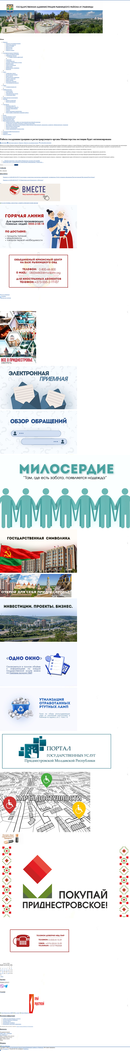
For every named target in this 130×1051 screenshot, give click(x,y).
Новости (5, 42)
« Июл (1, 976)
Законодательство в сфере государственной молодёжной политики (23, 122)
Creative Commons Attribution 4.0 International (24, 1026)
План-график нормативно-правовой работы (17, 112)
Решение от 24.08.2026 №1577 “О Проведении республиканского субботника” (23, 180)
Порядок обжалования (12, 108)
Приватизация (9, 63)
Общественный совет (8, 119)
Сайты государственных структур (11, 1018)
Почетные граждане (11, 81)
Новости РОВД (10, 46)
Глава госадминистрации (12, 54)
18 (2, 971)
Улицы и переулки (10, 78)
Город (4, 72)
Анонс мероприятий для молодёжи (15, 129)
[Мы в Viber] (2, 987)
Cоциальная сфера (10, 95)
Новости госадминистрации (13, 43)
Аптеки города (7, 1021)
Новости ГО (9, 49)
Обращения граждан (11, 55)
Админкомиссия (10, 61)
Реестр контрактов (10, 101)
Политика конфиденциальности (11, 131)
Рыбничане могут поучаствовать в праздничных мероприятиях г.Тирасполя (23, 162)
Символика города (11, 73)
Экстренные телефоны (9, 1022)
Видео (4, 115)
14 (8, 970)
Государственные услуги (9, 116)
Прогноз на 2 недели (5, 298)
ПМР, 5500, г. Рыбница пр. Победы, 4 (6, 1034)
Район (4, 85)
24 (0, 973)
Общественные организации (10, 97)
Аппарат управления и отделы (14, 62)
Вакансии (8, 69)
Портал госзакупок (11, 100)
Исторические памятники (12, 77)
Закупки (5, 99)
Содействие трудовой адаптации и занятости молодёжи (20, 123)
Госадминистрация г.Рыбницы (11, 53)
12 (4, 970)
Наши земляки (9, 80)
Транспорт (8, 59)
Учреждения (9, 91)
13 (6, 970)
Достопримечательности (12, 82)
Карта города (9, 76)
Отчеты (8, 110)
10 (0, 970)
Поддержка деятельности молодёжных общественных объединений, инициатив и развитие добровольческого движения (37, 124)
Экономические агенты (12, 93)
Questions (5, 133)
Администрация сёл (11, 87)
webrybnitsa (4, 143)
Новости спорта (10, 50)
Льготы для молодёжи (11, 127)
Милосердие (9, 47)
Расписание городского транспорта (12, 1024)
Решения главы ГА (11, 105)
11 (2, 970)
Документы (6, 104)
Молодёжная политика (9, 120)
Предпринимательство (9, 118)
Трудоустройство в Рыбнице (10, 1020)
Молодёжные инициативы (13, 126)
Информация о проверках (12, 68)
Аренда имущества (11, 65)
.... (0, 183)
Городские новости (11, 45)
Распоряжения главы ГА (12, 107)
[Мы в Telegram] (6, 987)
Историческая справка (12, 74)
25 (2, 973)
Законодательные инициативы (14, 111)
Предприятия (9, 92)
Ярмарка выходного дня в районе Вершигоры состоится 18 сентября (21, 160)
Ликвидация (9, 66)
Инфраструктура (7, 89)
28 (8, 973)
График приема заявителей (16, 57)
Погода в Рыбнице (5, 294)
